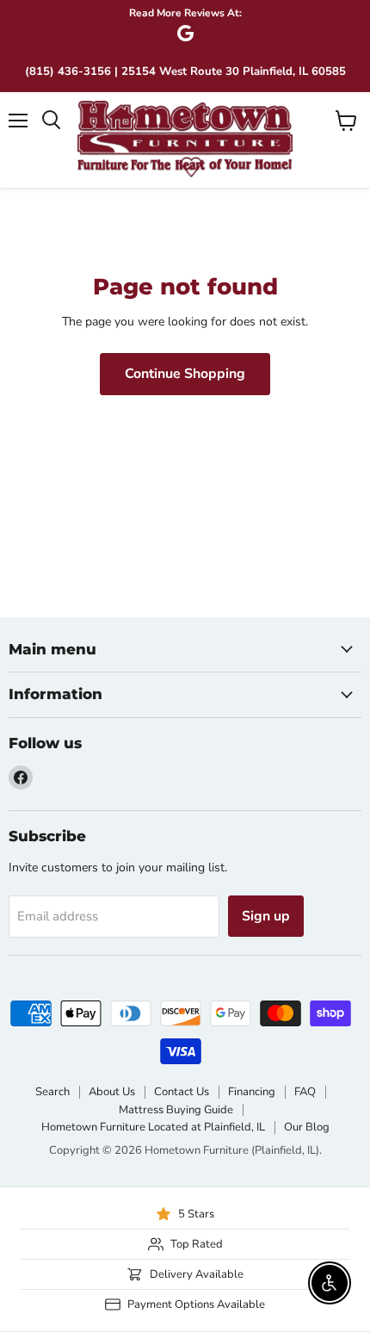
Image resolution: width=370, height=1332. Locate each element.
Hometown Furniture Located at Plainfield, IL (153, 1127)
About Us (112, 1092)
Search (52, 1092)
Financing (251, 1092)
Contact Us (181, 1092)
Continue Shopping (185, 373)
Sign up (266, 916)
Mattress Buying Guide (176, 1110)
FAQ (305, 1092)
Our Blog (307, 1127)
